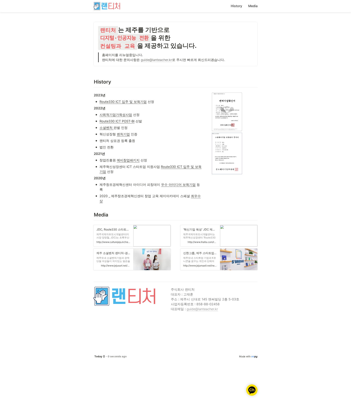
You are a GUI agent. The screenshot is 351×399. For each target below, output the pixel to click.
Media (253, 6)
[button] (132, 236)
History (236, 6)
